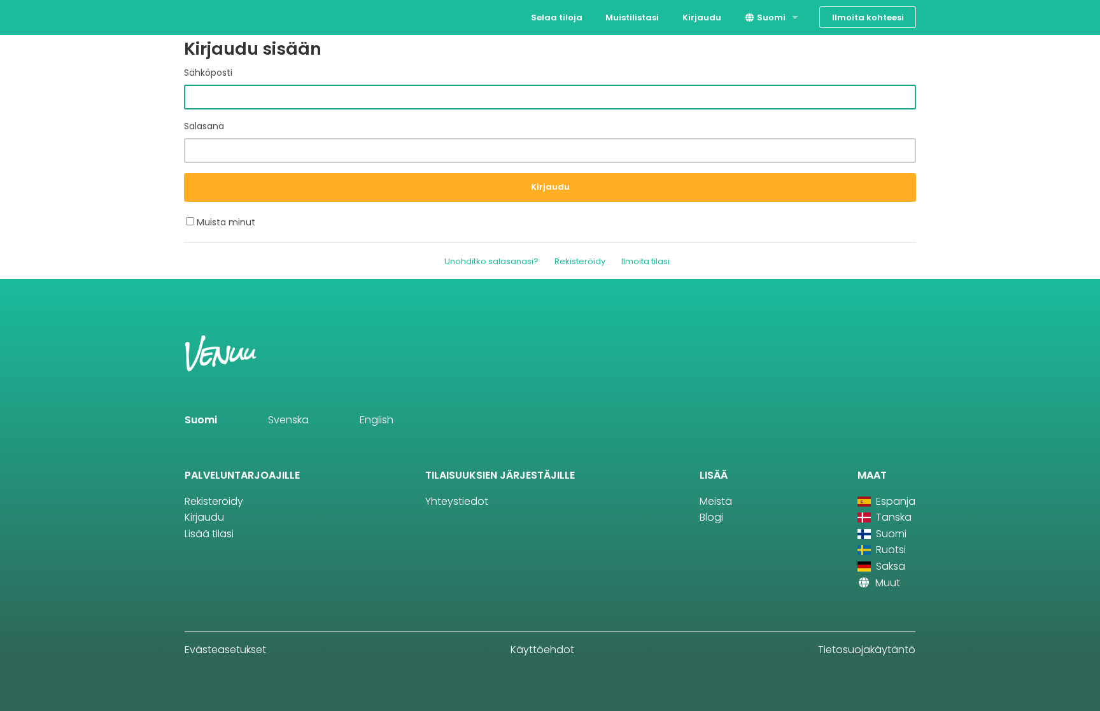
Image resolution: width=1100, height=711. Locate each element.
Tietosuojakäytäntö (866, 649)
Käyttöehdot (542, 649)
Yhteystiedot (456, 501)
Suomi (770, 17)
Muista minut (224, 222)
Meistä (716, 501)
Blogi (711, 517)
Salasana (204, 126)
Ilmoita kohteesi (868, 17)
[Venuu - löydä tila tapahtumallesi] (208, 16)
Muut (886, 582)
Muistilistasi (632, 17)
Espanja (894, 501)
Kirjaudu (701, 17)
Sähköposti (208, 72)
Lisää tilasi (209, 533)
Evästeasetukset (225, 649)
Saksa (889, 566)
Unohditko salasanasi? (491, 261)
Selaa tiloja (556, 17)
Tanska (892, 517)
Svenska (288, 419)
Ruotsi (889, 549)
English (376, 419)
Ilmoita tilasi (645, 261)
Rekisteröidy (579, 261)
